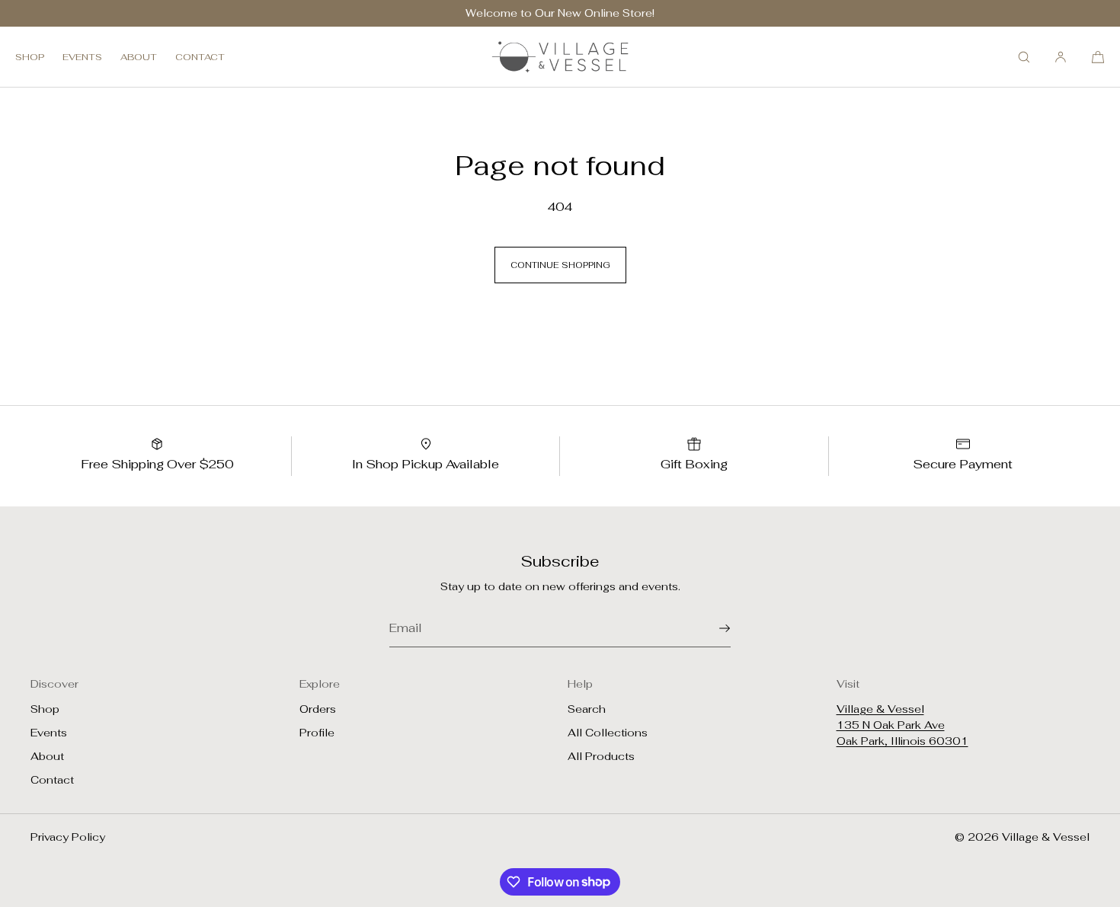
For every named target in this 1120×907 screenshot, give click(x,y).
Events (82, 57)
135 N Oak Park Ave (891, 725)
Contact (200, 57)
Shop (29, 57)
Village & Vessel (880, 709)
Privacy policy (67, 837)
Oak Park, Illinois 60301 (902, 741)
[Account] (1060, 57)
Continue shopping (560, 265)
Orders (317, 709)
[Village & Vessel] (560, 57)
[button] (1024, 57)
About (138, 57)
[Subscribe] (712, 628)
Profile (316, 732)
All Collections (608, 732)
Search (587, 709)
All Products (601, 756)
